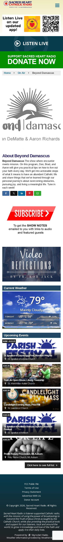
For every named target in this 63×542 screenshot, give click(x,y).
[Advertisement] (31, 24)
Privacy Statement (31, 491)
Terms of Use (31, 487)
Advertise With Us (31, 495)
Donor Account (31, 499)
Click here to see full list (41, 465)
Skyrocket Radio (39, 534)
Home (7, 72)
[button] (57, 5)
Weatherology (48, 537)
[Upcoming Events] (31, 350)
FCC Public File (31, 483)
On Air (21, 72)
